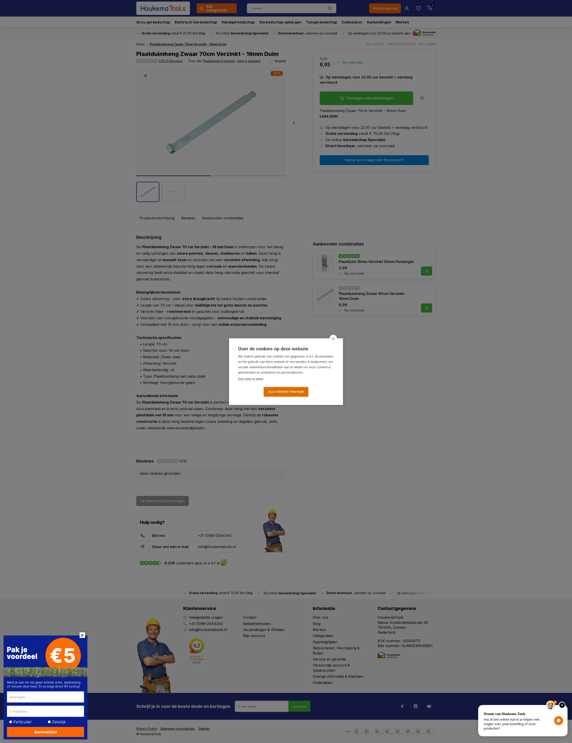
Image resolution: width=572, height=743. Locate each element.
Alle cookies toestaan (286, 391)
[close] (333, 338)
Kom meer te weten (250, 379)
